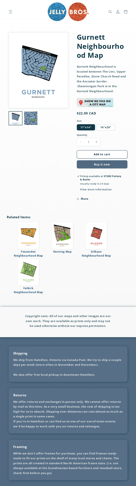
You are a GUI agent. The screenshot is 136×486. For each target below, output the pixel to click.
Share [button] (84, 198)
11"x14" (85, 127)
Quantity (82, 135)
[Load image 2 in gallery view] (31, 118)
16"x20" (105, 127)
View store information (96, 189)
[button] (10, 12)
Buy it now (102, 164)
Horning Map (62, 251)
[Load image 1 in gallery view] (15, 118)
